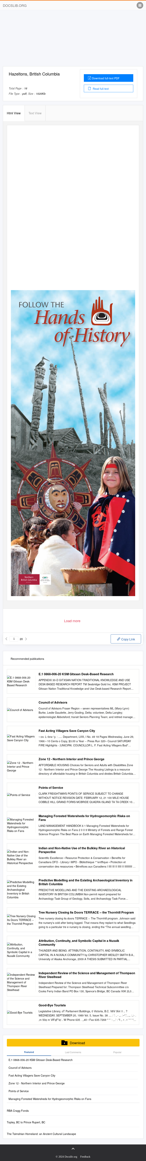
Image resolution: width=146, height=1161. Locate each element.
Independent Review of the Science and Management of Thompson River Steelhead (87, 975)
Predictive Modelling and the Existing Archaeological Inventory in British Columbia (86, 882)
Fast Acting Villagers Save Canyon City (67, 731)
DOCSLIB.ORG (15, 5)
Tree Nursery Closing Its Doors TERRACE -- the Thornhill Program (86, 912)
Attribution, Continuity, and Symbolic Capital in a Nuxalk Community (79, 942)
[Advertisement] (73, 39)
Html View (14, 113)
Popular (117, 1052)
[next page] (26, 638)
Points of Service (51, 788)
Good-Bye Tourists (52, 1005)
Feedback (85, 1156)
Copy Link (128, 639)
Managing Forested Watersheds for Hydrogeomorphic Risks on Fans (84, 818)
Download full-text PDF (106, 78)
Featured (29, 1052)
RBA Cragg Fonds (18, 1110)
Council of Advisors (53, 702)
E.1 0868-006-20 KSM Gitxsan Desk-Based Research (76, 674)
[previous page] (6, 638)
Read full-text (100, 89)
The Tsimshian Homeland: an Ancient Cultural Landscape (41, 1134)
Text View (35, 113)
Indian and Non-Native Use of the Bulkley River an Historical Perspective (82, 850)
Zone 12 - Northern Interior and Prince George (71, 759)
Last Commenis (73, 1052)
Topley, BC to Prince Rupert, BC (26, 1122)
